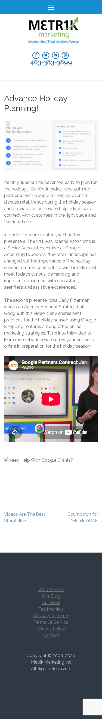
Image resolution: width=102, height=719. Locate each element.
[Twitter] (45, 55)
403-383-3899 (51, 62)
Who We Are (51, 589)
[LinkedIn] (55, 55)
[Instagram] (65, 55)
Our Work (51, 602)
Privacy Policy (51, 628)
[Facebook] (35, 55)
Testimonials (51, 609)
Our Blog (51, 596)
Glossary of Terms (51, 615)
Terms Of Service (51, 622)
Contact (51, 635)
